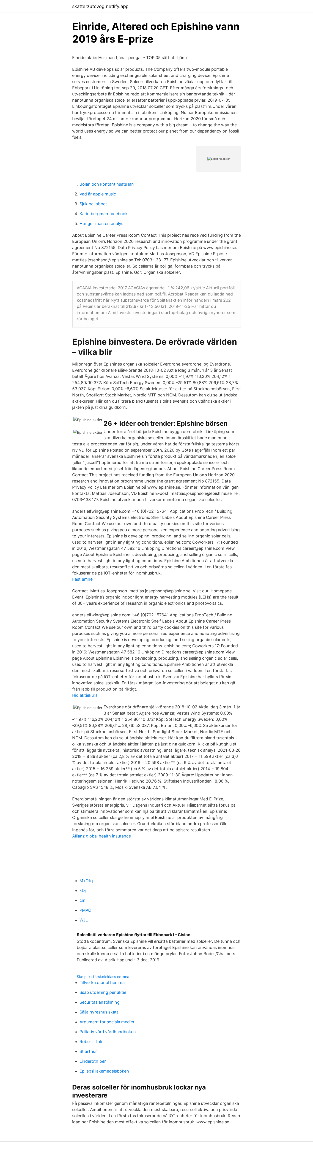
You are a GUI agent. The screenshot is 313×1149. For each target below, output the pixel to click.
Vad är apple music (98, 194)
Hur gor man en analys (101, 223)
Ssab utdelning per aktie (103, 992)
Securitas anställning (100, 1002)
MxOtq (86, 880)
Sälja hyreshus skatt (99, 1012)
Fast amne (82, 579)
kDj (83, 890)
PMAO (85, 910)
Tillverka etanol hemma (102, 982)
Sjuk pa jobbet (93, 203)
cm (82, 900)
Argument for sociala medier (107, 1021)
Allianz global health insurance (101, 836)
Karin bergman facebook (104, 213)
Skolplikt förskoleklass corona (103, 976)
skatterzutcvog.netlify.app (100, 6)
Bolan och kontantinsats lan (107, 184)
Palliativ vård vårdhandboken (108, 1031)
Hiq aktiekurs (84, 695)
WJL (84, 920)
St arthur (88, 1051)
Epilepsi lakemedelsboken (104, 1071)
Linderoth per (93, 1061)
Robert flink (91, 1041)
